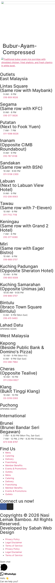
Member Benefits (13, 465)
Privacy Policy (12, 539)
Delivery (9, 459)
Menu (8, 452)
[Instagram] (10, 506)
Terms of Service (13, 545)
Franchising (11, 462)
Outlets (9, 471)
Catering (9, 455)
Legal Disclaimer (13, 542)
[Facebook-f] (3, 506)
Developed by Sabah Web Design (26, 530)
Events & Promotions (15, 468)
